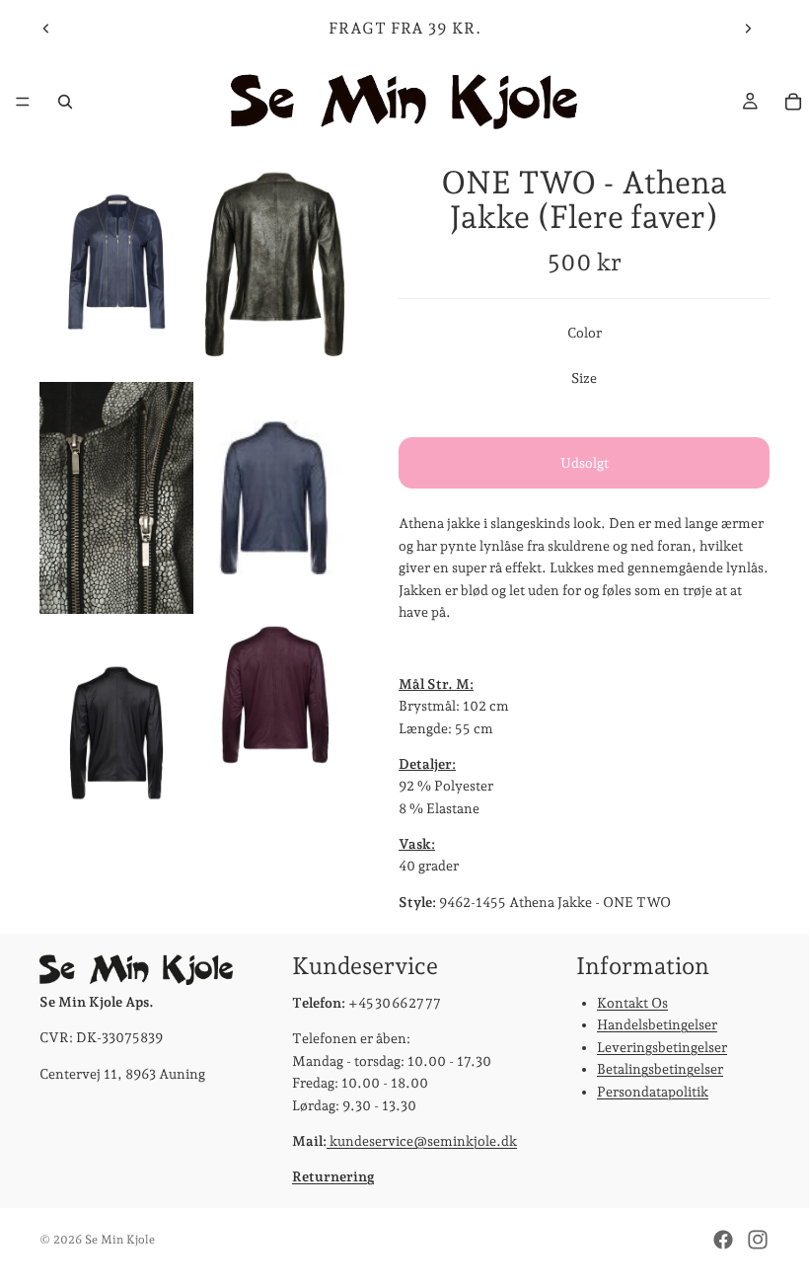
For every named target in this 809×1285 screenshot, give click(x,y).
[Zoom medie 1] (116, 262)
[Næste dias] (748, 28)
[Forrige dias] (46, 28)
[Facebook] (723, 1239)
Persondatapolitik (652, 1090)
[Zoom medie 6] (274, 734)
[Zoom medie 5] (116, 734)
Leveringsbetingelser (662, 1046)
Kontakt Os (632, 1003)
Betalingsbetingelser (660, 1069)
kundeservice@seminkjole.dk (422, 1141)
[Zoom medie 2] (274, 262)
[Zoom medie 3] (116, 498)
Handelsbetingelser (657, 1024)
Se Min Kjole (120, 1240)
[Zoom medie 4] (274, 498)
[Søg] (65, 101)
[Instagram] (758, 1239)
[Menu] (22, 101)
